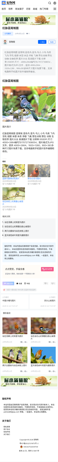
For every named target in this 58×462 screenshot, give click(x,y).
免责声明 (7, 432)
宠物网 (35, 440)
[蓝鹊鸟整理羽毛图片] (13, 170)
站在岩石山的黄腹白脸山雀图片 (18, 226)
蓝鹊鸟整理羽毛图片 (10, 178)
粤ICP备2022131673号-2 (29, 443)
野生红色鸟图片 (34, 178)
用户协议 (7, 429)
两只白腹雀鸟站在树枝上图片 (17, 231)
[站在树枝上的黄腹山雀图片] (13, 193)
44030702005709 (30, 447)
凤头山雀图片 (50, 300)
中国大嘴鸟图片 (9, 300)
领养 (10, 9)
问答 (28, 9)
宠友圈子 (19, 9)
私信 (52, 42)
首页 (4, 9)
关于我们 (7, 434)
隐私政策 (7, 427)
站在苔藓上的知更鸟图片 (15, 222)
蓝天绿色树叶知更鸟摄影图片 (17, 235)
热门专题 (44, 9)
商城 (35, 9)
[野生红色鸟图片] (39, 170)
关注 (43, 42)
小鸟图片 (8, 34)
